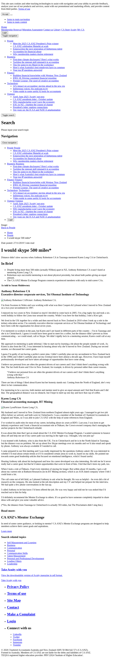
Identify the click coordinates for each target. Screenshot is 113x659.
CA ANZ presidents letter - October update (33, 99)
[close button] (11, 14)
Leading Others (14, 561)
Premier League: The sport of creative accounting (36, 80)
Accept (5, 14)
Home (4, 27)
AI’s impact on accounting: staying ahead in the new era (39, 86)
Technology (12, 83)
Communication (14, 548)
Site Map (14, 600)
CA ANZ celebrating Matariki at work (30, 46)
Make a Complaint (21, 614)
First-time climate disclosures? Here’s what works (36, 59)
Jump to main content (17, 22)
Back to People (8, 227)
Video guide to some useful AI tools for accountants (37, 91)
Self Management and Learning (21, 542)
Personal (11, 550)
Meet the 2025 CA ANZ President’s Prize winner (36, 43)
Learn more (6, 531)
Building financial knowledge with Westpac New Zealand (40, 75)
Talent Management (16, 556)
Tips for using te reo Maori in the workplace (33, 65)
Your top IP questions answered (27, 70)
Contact (13, 607)
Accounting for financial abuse (27, 51)
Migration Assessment (32, 29)
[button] (9, 35)
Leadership (12, 564)
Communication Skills (17, 553)
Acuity (73, 29)
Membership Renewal (11, 29)
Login (4, 33)
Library (57, 29)
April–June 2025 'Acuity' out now (29, 96)
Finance (10, 73)
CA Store (65, 29)
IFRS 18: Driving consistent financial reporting (34, 78)
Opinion (11, 94)
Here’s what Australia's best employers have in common (39, 67)
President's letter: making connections (30, 107)
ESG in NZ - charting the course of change (33, 104)
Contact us (48, 29)
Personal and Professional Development (25, 558)
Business (11, 57)
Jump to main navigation (18, 19)
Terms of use (24, 9)
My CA (80, 29)
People (10, 41)
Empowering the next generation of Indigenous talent (37, 49)
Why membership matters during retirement (33, 54)
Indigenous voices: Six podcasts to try (30, 88)
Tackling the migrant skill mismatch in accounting (36, 62)
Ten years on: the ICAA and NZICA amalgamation (36, 110)
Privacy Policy (18, 587)
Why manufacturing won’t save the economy (34, 102)
